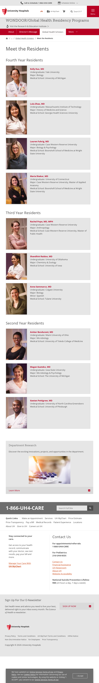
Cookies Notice (30, 674)
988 (54, 582)
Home (7, 38)
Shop (63, 11)
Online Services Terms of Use (41, 672)
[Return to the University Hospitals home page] (15, 11)
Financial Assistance (61, 564)
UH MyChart (54, 11)
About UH (57, 570)
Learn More (14, 490)
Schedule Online (68, 3)
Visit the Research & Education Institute (28, 26)
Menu (93, 14)
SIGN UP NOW (69, 606)
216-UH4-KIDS (59, 555)
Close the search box (85, 11)
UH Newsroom (59, 567)
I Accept (80, 676)
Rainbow (41, 11)
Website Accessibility (62, 573)
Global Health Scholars (52, 32)
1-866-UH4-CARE (25, 508)
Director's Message (28, 31)
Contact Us (57, 561)
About (11, 31)
